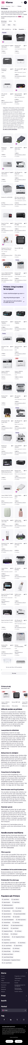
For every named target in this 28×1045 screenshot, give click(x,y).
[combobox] (22, 29)
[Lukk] (25, 1026)
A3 (13, 800)
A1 (7, 799)
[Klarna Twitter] (17, 1019)
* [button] (20, 76)
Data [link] (13, 6)
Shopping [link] (8, 6)
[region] (14, 1034)
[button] (3, 42)
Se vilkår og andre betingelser (10, 129)
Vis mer (25, 14)
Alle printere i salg (5, 688)
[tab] (4, 21)
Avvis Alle (9, 1041)
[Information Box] (10, 29)
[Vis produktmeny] (25, 8)
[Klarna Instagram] (24, 1019)
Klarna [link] (2, 6)
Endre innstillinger (14, 1037)
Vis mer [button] (14, 673)
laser (2, 717)
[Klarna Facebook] (4, 1019)
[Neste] (24, 698)
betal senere (10, 847)
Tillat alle (19, 1041)
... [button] (15, 6)
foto (10, 785)
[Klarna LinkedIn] (11, 1019)
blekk (22, 765)
